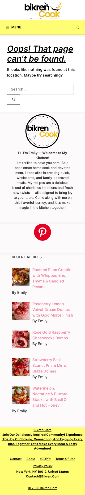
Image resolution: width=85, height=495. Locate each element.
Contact (16, 459)
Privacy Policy (42, 466)
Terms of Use (65, 459)
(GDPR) (45, 459)
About (30, 459)
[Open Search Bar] (77, 27)
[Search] (13, 99)
